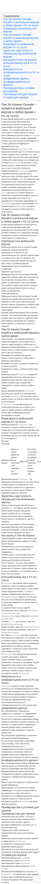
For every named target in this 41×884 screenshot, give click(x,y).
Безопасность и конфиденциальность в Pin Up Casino (21, 72)
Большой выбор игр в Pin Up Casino (20, 64)
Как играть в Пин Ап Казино (20, 60)
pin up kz (12, 621)
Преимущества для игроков (20, 94)
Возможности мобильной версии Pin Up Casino (18, 46)
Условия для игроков (15, 97)
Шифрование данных (16, 78)
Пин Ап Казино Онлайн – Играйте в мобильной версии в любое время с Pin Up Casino (21, 22)
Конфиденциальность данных (16, 83)
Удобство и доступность (18, 50)
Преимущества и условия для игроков (19, 90)
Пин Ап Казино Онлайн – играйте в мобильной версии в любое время (20, 38)
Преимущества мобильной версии (19, 30)
